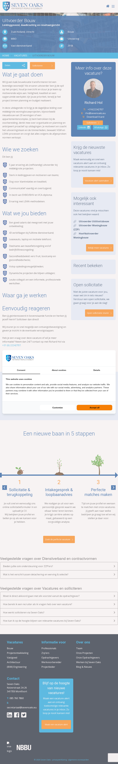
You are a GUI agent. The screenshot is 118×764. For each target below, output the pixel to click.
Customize (57, 407)
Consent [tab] (21, 370)
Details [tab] (96, 370)
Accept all (94, 407)
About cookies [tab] (59, 370)
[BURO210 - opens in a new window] (101, 358)
